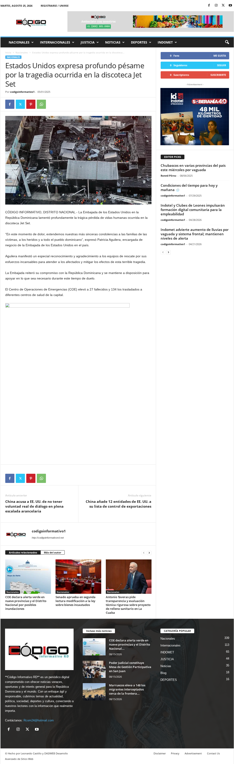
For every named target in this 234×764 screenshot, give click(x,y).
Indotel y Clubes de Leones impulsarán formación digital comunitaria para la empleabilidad (193, 209)
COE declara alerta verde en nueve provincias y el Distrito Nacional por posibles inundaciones (25, 603)
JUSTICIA (88, 42)
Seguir (221, 65)
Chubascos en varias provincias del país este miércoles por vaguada (193, 167)
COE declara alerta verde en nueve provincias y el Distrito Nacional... (129, 644)
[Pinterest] (30, 104)
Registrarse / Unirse (55, 5)
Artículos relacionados (23, 552)
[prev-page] (143, 552)
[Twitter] (223, 5)
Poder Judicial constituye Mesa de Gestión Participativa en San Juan (130, 667)
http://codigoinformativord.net (48, 537)
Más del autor (52, 552)
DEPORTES (139, 42)
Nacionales (19, 42)
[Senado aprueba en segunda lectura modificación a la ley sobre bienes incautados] (78, 576)
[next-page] (149, 552)
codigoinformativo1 (22, 91)
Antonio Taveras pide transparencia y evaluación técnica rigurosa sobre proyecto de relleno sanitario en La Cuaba (128, 605)
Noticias (112, 42)
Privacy (175, 753)
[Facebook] (209, 5)
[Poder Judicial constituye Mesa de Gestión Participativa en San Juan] (94, 669)
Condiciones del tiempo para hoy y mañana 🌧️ (189, 187)
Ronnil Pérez (168, 175)
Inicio (8, 52)
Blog (163, 673)
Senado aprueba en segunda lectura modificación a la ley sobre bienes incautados (76, 601)
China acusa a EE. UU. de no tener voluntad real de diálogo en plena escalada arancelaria (34, 506)
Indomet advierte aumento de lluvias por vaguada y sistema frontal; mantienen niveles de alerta (195, 234)
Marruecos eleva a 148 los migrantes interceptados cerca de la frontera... (127, 689)
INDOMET (165, 42)
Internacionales (55, 42)
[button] (227, 42)
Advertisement (193, 753)
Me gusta (219, 55)
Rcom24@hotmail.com (39, 720)
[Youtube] (230, 5)
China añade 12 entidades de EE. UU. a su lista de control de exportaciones (118, 504)
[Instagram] (216, 5)
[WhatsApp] (41, 104)
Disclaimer (160, 753)
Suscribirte (218, 75)
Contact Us (213, 753)
